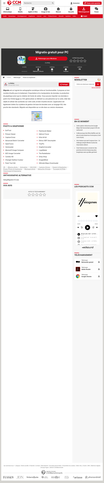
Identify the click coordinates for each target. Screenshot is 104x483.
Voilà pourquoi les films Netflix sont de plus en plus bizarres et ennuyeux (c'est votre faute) (88, 135)
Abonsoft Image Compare (14, 150)
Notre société (24, 465)
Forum (96, 12)
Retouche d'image (44, 169)
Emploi (85, 16)
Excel (17, 99)
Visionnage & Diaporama (12, 171)
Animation (23, 167)
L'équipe (18, 465)
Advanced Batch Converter (14, 141)
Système (68, 16)
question (93, 3)
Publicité (32, 465)
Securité (71, 12)
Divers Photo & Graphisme (12, 169)
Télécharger (17, 77)
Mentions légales (95, 465)
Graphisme (32, 16)
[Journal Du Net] (20, 477)
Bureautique (12, 16)
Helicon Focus (44, 134)
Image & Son (45, 12)
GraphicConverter (45, 147)
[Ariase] (77, 477)
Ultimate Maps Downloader (48, 163)
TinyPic (41, 144)
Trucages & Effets (59, 169)
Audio (4, 16)
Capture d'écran (44, 167)
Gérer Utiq (79, 465)
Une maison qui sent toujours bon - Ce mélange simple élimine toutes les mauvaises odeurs (88, 143)
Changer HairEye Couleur (14, 160)
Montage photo (29, 169)
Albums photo (13, 167)
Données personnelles (55, 465)
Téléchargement (83, 12)
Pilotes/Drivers (52, 16)
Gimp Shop (43, 157)
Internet (39, 16)
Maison (58, 12)
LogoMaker (43, 150)
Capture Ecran (10, 137)
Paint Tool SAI (10, 163)
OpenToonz (9, 144)
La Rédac (11, 83)
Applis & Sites (33, 12)
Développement (22, 16)
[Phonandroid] (93, 477)
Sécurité (61, 16)
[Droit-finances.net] (45, 477)
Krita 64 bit (43, 137)
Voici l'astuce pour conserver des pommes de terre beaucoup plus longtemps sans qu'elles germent (86, 150)
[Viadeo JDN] (66, 477)
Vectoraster (9, 147)
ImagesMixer (43, 160)
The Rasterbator (44, 153)
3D (4, 167)
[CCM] (14, 3)
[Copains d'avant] (55, 477)
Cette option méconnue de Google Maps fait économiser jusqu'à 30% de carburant (88, 128)
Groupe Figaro (45, 467)
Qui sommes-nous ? (9, 465)
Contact (38, 465)
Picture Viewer (10, 134)
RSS (89, 465)
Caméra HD (9, 157)
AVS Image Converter (12, 153)
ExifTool (8, 130)
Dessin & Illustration (59, 167)
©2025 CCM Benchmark (56, 467)
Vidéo (74, 16)
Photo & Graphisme (29, 77)
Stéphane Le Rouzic (38, 71)
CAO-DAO (33, 167)
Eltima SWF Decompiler (47, 141)
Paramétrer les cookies (69, 465)
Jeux (44, 16)
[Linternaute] (32, 477)
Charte (85, 465)
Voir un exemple (96, 87)
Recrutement (44, 465)
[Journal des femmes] (8, 477)
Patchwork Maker (45, 131)
